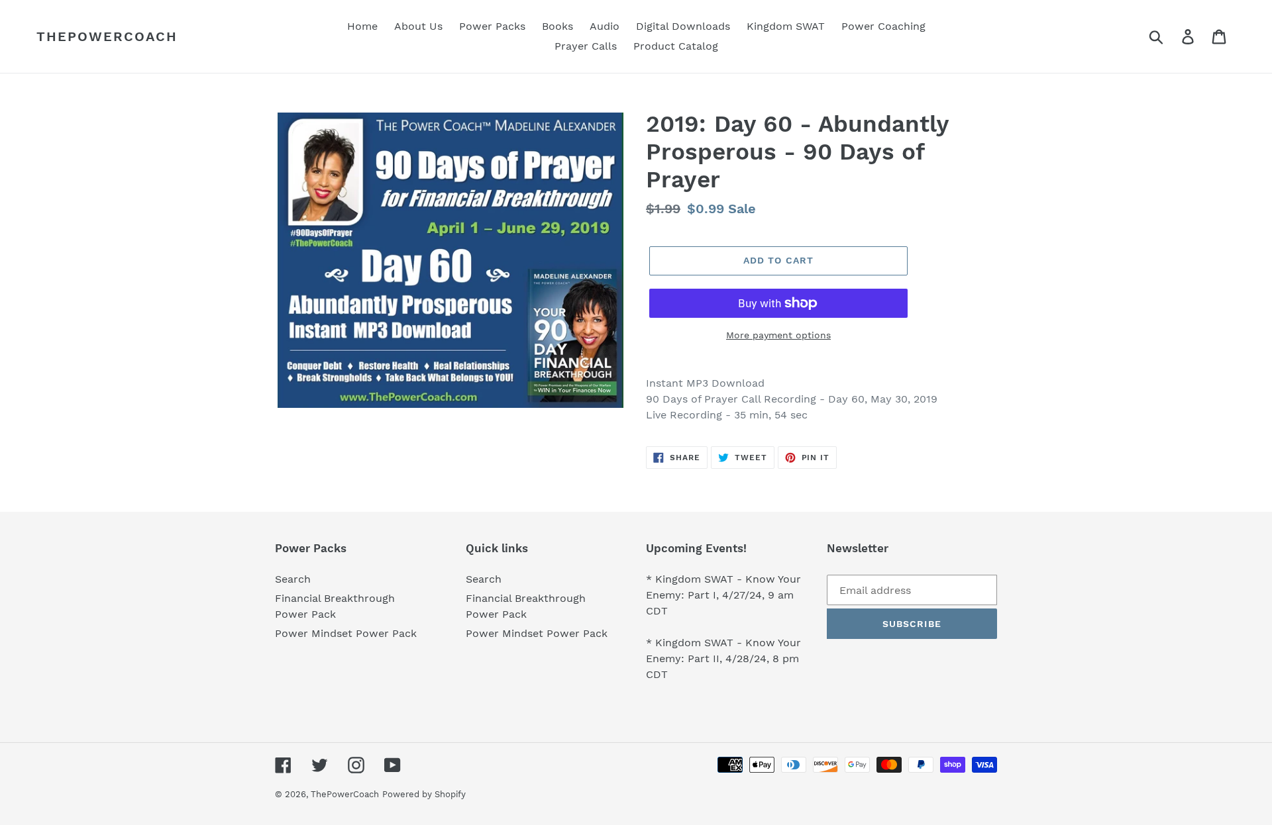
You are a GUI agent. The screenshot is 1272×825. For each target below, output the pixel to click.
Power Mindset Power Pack (346, 633)
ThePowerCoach (107, 36)
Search (293, 579)
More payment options (778, 335)
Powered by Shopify (424, 794)
